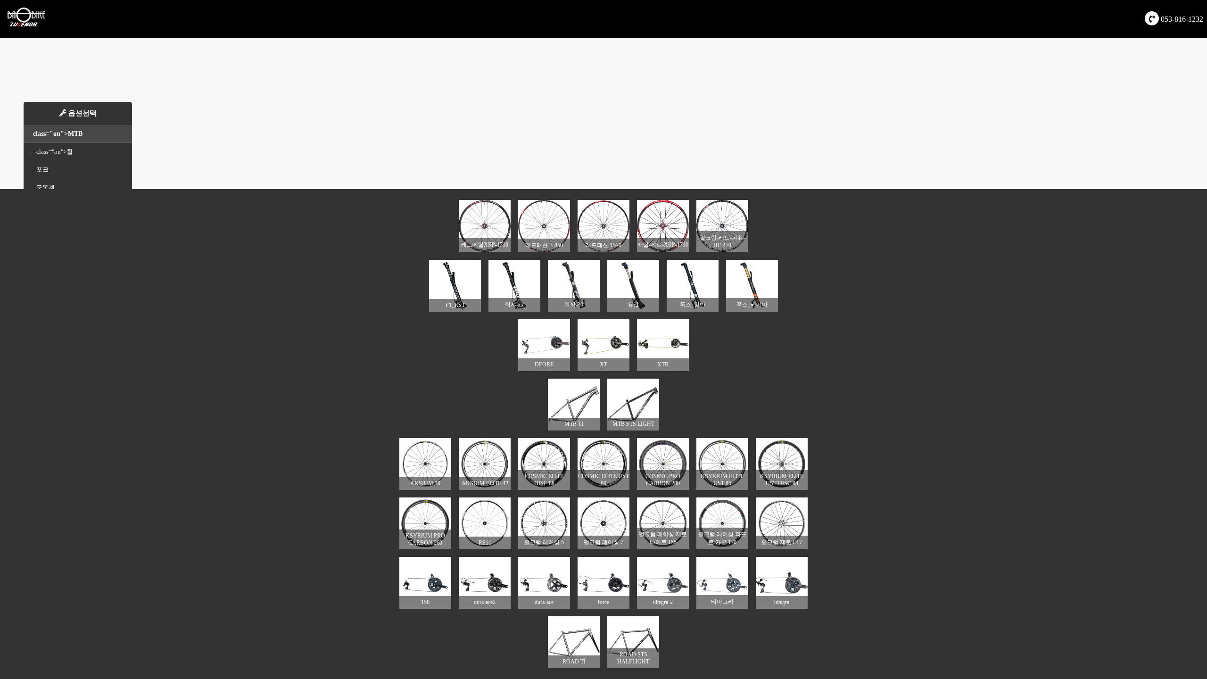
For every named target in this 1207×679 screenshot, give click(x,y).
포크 (42, 169)
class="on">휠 (54, 151)
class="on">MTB (58, 133)
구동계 (45, 187)
